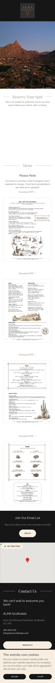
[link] (27, 10)
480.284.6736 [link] (9, 630)
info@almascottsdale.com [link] (16, 633)
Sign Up (27, 533)
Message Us (27, 645)
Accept (41, 676)
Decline (14, 676)
